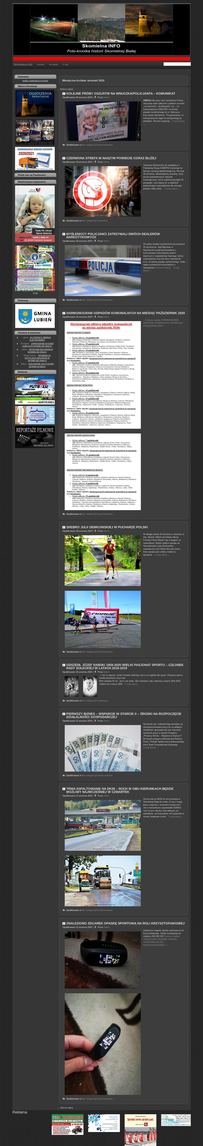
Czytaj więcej (172, 188)
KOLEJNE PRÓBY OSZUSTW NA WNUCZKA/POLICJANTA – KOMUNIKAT (120, 93)
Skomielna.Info (22, 64)
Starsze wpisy (65, 1107)
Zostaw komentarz (104, 145)
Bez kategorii (88, 145)
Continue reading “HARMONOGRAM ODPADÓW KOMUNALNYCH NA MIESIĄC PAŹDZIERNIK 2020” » (163, 323)
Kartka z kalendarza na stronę (35, 81)
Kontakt (40, 64)
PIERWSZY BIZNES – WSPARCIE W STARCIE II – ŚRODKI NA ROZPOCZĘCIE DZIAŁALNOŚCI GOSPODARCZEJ (123, 715)
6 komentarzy (102, 701)
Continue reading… (164, 268)
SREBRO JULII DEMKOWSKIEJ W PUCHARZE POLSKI (107, 527)
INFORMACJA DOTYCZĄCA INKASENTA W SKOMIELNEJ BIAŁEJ (38, 358)
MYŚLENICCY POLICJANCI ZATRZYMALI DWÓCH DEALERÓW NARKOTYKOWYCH (113, 235)
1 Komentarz (102, 221)
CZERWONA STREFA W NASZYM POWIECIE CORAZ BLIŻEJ (111, 158)
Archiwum (53, 64)
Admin (106, 97)
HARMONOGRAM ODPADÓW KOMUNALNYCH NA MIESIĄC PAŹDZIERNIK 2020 (125, 313)
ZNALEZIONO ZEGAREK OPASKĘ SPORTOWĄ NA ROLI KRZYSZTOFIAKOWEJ (125, 923)
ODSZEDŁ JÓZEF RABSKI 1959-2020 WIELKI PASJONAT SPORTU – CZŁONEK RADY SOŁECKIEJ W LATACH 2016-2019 (124, 666)
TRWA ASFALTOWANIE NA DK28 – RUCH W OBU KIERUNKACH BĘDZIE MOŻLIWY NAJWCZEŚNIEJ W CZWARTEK (120, 790)
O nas (65, 64)
